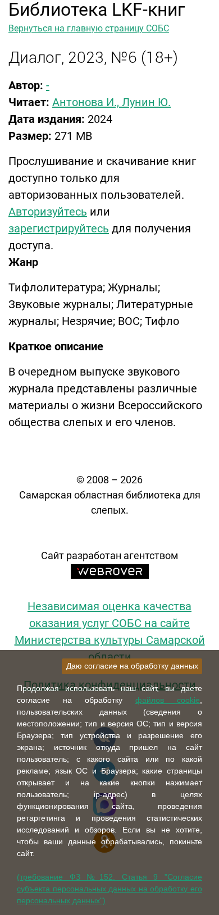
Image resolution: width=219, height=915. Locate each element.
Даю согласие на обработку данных (132, 665)
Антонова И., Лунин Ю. (111, 102)
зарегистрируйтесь (58, 228)
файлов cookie (167, 700)
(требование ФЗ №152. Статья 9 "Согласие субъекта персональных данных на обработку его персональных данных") (109, 888)
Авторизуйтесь (47, 211)
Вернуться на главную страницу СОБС (88, 28)
